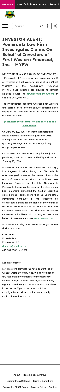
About (17, 374)
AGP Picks (7, 4)
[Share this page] (56, 26)
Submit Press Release (18, 381)
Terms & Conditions (43, 381)
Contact (53, 387)
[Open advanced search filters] (48, 26)
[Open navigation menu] (5, 26)
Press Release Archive (34, 374)
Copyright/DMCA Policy (15, 387)
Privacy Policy (38, 387)
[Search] (41, 26)
